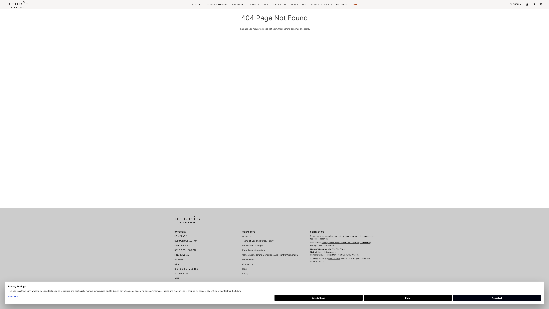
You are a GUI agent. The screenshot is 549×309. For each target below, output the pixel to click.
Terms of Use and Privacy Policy (257, 241)
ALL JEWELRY (181, 273)
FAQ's (245, 273)
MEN (176, 264)
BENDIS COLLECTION (185, 250)
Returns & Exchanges (252, 245)
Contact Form (334, 259)
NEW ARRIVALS (182, 245)
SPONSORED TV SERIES (186, 269)
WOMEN (178, 259)
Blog (244, 269)
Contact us (247, 264)
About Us (246, 236)
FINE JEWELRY (181, 255)
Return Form (248, 259)
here (286, 29)
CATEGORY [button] (180, 232)
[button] (259, 4)
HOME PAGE (180, 236)
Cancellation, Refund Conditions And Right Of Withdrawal (270, 255)
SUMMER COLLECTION (185, 241)
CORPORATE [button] (248, 232)
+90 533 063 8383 (336, 249)
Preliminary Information (253, 250)
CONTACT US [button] (317, 232)
